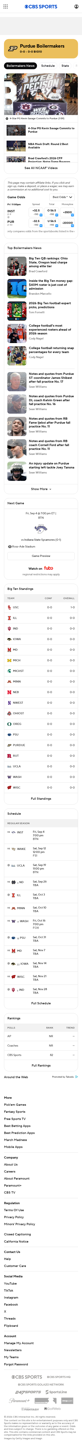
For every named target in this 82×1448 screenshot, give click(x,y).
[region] (41, 94)
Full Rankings (41, 1066)
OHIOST (18, 713)
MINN (17, 681)
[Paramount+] (19, 1400)
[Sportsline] (56, 1391)
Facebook (11, 1305)
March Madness (15, 1140)
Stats (65, 66)
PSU (16, 735)
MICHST (18, 671)
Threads (10, 1319)
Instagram (11, 1298)
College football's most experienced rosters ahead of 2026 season (50, 329)
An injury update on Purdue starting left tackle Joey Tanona (51, 465)
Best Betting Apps (17, 1126)
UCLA (17, 766)
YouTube (10, 1284)
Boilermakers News (20, 66)
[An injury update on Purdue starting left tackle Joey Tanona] (16, 471)
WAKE (21, 849)
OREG (17, 724)
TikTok (8, 1291)
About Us (11, 1165)
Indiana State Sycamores (39, 540)
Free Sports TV (15, 1119)
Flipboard (11, 1326)
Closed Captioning (17, 1234)
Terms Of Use (14, 1210)
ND (21, 882)
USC (16, 607)
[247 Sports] (28, 1391)
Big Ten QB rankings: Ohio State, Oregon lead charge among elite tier (48, 262)
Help (7, 1259)
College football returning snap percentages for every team (51, 350)
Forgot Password (16, 1364)
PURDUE (19, 745)
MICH (16, 660)
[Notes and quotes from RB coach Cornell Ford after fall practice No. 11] (16, 448)
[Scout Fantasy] (30, 1409)
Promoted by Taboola (63, 1077)
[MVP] (67, 1399)
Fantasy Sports (14, 1112)
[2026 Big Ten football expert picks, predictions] (16, 311)
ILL (15, 618)
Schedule (48, 66)
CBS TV (9, 1193)
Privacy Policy (14, 1217)
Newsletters (12, 1350)
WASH (17, 777)
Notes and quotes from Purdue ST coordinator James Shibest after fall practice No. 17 (51, 377)
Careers (9, 1172)
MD (15, 650)
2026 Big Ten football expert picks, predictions (50, 305)
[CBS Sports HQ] (58, 1377)
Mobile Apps (13, 1147)
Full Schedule (41, 1003)
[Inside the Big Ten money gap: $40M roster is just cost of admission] (16, 288)
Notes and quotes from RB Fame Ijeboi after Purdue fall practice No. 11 (49, 422)
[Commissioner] (46, 1399)
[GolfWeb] (52, 1409)
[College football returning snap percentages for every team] (16, 355)
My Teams (11, 1357)
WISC (16, 788)
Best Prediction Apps (19, 1133)
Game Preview (41, 556)
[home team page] (41, 528)
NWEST (18, 703)
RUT (16, 756)
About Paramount (16, 1179)
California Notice (16, 1242)
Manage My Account (19, 1343)
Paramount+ (12, 1186)
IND (15, 628)
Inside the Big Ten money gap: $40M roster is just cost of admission (51, 284)
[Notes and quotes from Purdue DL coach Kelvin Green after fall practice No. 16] (16, 404)
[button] (5, 6)
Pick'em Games (15, 1105)
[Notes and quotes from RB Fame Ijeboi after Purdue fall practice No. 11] (16, 426)
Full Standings (41, 799)
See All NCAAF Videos (41, 168)
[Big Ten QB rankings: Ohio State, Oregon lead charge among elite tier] (16, 266)
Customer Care (15, 1266)
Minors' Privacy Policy (19, 1224)
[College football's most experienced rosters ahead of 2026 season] (16, 333)
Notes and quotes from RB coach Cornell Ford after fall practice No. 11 (49, 445)
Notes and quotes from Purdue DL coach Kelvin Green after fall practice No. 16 (51, 400)
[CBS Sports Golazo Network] (41, 1384)
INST (20, 832)
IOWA (17, 639)
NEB (16, 692)
